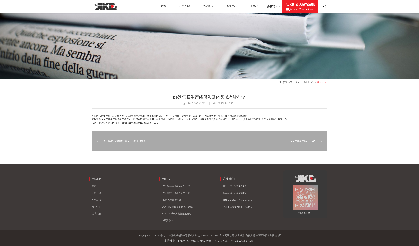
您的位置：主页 (291, 82)
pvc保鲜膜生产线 (187, 240)
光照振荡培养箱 (221, 240)
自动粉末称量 (204, 240)
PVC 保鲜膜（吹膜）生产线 (176, 193)
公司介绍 (96, 193)
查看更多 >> (168, 220)
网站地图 (229, 235)
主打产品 (166, 179)
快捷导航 (96, 179)
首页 (94, 186)
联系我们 (96, 213)
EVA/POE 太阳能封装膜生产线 (177, 206)
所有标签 (239, 235)
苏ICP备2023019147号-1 (211, 235)
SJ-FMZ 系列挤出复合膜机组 (176, 213)
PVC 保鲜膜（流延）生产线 (176, 186)
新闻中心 (308, 82)
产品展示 (96, 200)
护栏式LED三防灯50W (241, 240)
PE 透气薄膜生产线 (171, 200)
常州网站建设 (274, 235)
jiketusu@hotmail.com (302, 9)
